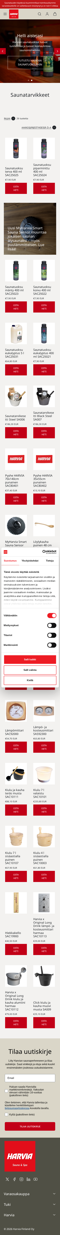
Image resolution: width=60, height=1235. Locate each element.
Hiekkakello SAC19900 (13, 934)
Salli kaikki (30, 659)
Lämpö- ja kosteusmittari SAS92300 (43, 730)
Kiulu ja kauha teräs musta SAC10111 (14, 793)
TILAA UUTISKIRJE (30, 1126)
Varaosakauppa (16, 1193)
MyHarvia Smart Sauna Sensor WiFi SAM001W (16, 545)
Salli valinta (30, 670)
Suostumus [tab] (10, 560)
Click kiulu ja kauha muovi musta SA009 (42, 1006)
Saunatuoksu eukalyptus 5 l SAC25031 (14, 353)
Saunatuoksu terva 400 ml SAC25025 (14, 171)
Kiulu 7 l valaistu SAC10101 (40, 793)
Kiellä (30, 680)
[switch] (51, 625)
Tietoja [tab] (50, 560)
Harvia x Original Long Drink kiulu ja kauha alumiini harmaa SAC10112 (15, 1000)
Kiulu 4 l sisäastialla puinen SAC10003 (40, 858)
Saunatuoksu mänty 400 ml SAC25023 (14, 290)
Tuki (7, 1204)
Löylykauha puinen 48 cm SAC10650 (42, 545)
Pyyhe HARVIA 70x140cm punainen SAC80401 (14, 481)
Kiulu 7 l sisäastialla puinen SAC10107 (12, 858)
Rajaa (7, 118)
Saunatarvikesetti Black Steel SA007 (43, 416)
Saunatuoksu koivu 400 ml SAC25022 (42, 290)
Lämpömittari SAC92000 (14, 732)
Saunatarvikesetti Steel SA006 (15, 417)
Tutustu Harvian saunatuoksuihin (30, 62)
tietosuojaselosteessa (17, 1108)
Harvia (9, 1214)
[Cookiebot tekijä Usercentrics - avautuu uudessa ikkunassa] (42, 552)
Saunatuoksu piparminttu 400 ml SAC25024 (42, 170)
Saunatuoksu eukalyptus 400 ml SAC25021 (43, 353)
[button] (5, 14)
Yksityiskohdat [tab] (30, 560)
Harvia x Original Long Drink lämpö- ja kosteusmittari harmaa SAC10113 (43, 927)
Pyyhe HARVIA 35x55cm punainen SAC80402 (42, 481)
